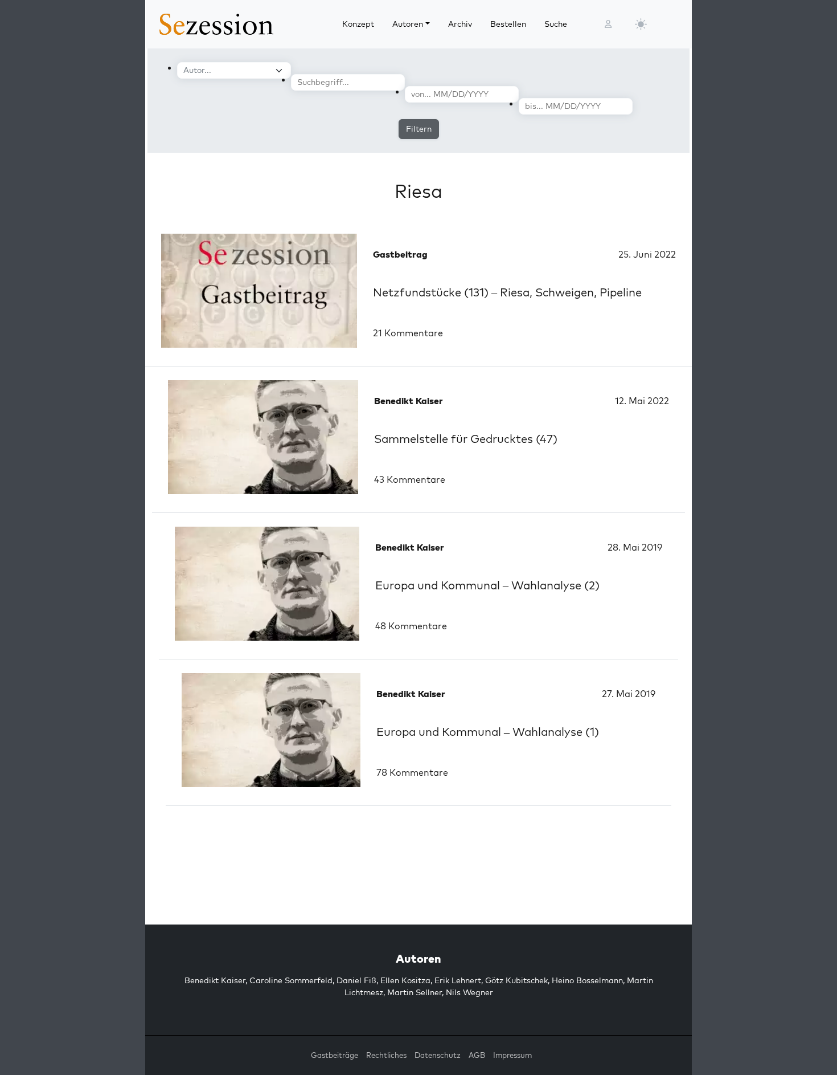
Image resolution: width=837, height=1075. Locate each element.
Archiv (460, 24)
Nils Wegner (469, 992)
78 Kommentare (412, 772)
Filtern (419, 129)
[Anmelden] (608, 24)
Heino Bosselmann (587, 980)
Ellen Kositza (405, 980)
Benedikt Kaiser (214, 980)
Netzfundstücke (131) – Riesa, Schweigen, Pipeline (507, 292)
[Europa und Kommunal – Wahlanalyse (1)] (271, 730)
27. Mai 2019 (628, 693)
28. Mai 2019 (635, 547)
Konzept (358, 24)
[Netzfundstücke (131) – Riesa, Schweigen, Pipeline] (259, 291)
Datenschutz (438, 1055)
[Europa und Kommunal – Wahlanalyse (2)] (267, 584)
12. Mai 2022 (642, 400)
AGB (477, 1055)
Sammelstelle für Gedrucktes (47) (465, 438)
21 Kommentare (408, 333)
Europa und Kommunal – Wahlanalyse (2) (487, 585)
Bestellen (508, 24)
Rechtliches (386, 1055)
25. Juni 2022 (647, 254)
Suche (555, 24)
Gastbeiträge (334, 1055)
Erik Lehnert (457, 980)
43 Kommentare (409, 479)
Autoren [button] (407, 24)
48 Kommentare (411, 626)
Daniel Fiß (356, 980)
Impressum (512, 1055)
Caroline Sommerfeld (291, 980)
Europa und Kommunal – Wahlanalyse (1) (487, 731)
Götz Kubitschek (516, 980)
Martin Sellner (414, 992)
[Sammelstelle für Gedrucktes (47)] (263, 437)
